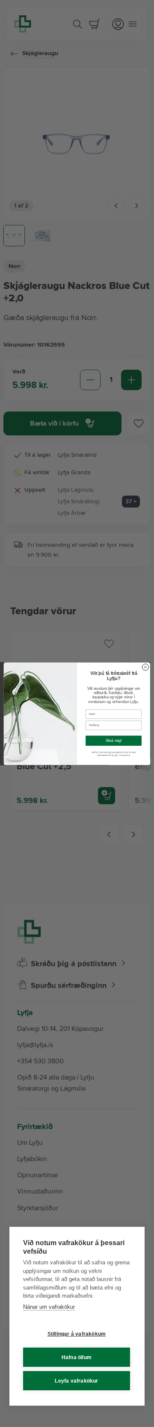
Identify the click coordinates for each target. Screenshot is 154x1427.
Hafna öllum (77, 1357)
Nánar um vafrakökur (49, 1307)
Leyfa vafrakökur (76, 1381)
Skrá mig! (113, 740)
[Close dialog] (145, 667)
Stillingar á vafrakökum (76, 1334)
